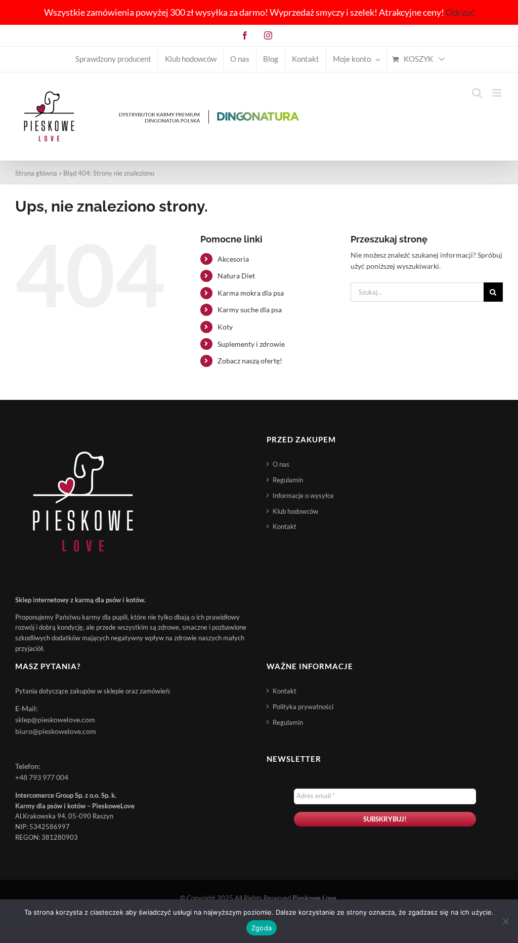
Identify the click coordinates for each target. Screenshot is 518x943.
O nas (281, 464)
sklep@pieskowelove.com (55, 719)
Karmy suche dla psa (250, 309)
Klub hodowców (295, 511)
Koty (225, 326)
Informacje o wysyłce (303, 495)
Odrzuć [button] (460, 12)
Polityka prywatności (303, 707)
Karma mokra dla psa (251, 293)
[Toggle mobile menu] (497, 93)
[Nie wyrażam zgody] (505, 921)
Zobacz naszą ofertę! (250, 360)
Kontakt (284, 526)
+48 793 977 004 (41, 777)
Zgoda (261, 928)
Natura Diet (236, 275)
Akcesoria (233, 259)
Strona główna (36, 173)
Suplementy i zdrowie (251, 344)
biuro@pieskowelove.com (55, 731)
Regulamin (288, 480)
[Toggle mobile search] (477, 93)
